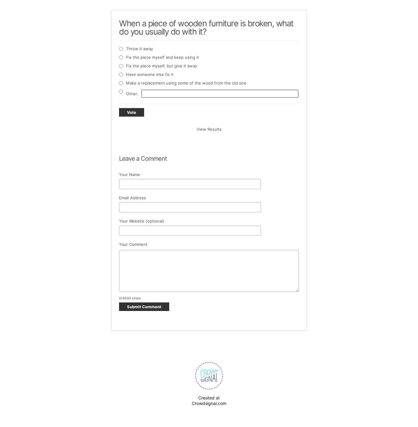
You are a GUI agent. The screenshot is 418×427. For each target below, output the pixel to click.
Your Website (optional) (141, 221)
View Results (209, 129)
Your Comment (133, 244)
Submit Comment (144, 306)
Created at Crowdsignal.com (209, 400)
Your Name (129, 174)
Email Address (132, 197)
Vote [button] (131, 112)
